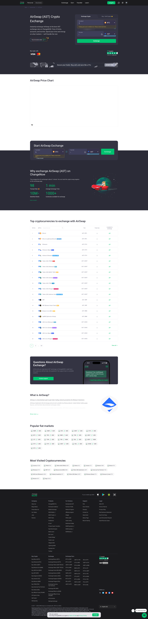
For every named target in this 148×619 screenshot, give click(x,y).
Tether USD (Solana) (49, 277)
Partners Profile (69, 506)
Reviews (34, 517)
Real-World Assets (52, 529)
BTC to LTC (85, 568)
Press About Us (35, 509)
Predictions (51, 520)
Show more (33, 414)
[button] (110, 22)
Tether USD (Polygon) (50, 289)
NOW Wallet (51, 512)
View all (114, 345)
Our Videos (34, 512)
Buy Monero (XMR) (36, 581)
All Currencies (51, 598)
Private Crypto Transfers (54, 526)
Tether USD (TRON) (48, 261)
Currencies (32, 7)
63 (41, 345)
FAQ (84, 504)
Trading (50, 551)
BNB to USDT (77, 584)
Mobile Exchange (52, 509)
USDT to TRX (77, 559)
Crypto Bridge (51, 537)
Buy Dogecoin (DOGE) (37, 575)
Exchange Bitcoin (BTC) (54, 559)
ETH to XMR (68, 567)
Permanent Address (53, 506)
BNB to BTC (77, 568)
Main (26, 7)
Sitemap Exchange (52, 601)
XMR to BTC (68, 573)
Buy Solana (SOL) (36, 589)
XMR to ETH (77, 573)
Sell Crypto (34, 598)
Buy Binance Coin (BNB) (37, 567)
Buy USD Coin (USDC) (37, 570)
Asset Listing (69, 520)
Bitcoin (44, 233)
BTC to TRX (85, 573)
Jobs (33, 515)
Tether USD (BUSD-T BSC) (50, 272)
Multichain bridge (70, 523)
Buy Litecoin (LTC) (36, 578)
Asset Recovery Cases (104, 520)
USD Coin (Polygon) (49, 338)
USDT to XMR (69, 564)
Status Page (86, 517)
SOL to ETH (85, 559)
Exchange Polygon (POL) (54, 581)
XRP (43, 300)
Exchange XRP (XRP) (53, 588)
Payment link (51, 548)
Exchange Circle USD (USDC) (55, 570)
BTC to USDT (69, 562)
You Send (81, 21)
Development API (70, 504)
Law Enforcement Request (105, 517)
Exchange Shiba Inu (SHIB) (54, 591)
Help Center (85, 515)
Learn (87, 3)
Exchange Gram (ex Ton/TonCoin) (53, 585)
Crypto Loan (51, 540)
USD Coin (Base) (48, 333)
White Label (68, 517)
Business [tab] (39, 3)
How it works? (33, 200)
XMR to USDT (77, 582)
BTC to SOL (85, 584)
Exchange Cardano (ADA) (54, 575)
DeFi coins (50, 534)
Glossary (85, 509)
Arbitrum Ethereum (50, 255)
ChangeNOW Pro (52, 504)
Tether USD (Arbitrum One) (52, 294)
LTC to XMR (77, 562)
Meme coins (51, 531)
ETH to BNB (77, 565)
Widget (67, 515)
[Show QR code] (114, 495)
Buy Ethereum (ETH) (36, 562)
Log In (111, 3)
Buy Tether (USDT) (36, 564)
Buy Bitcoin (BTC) (36, 559)
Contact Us (85, 512)
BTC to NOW (86, 576)
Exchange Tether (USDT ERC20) (55, 564)
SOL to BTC (68, 581)
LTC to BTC (76, 576)
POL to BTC (85, 582)
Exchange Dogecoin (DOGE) (55, 578)
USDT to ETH (86, 562)
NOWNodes (68, 531)
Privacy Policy (102, 509)
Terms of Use (72, 615)
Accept (95, 615)
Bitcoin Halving (86, 520)
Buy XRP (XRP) (35, 573)
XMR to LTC (77, 570)
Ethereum (44, 244)
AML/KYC (101, 504)
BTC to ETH (68, 578)
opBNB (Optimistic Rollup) (49, 316)
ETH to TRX (85, 579)
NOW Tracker (51, 515)
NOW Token (51, 517)
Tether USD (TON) (48, 283)
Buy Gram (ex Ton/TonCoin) (38, 587)
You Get (81, 32)
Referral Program (70, 509)
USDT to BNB (86, 565)
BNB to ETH (68, 575)
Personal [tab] (30, 3)
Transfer (79, 3)
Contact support (43, 378)
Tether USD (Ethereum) (49, 266)
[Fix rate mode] (102, 34)
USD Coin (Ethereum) (49, 322)
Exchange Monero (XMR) (54, 573)
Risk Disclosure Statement (105, 512)
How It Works (86, 506)
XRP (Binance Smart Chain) (50, 305)
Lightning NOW (52, 545)
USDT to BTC (69, 584)
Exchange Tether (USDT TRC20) (55, 567)
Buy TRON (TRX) (35, 584)
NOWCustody (69, 529)
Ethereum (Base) (48, 250)
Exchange (65, 3)
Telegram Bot (51, 542)
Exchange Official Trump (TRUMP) (54, 594)
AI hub (49, 523)
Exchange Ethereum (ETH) (54, 562)
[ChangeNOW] (22, 3)
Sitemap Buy (35, 600)
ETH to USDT (86, 570)
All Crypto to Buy (36, 595)
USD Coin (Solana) (49, 327)
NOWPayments (69, 526)
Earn (72, 3)
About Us (34, 504)
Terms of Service (103, 506)
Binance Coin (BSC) (48, 311)
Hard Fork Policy (103, 515)
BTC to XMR (68, 559)
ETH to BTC (68, 570)
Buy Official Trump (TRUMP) (38, 592)
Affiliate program (70, 512)
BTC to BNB (77, 579)
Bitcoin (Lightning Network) (51, 239)
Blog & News (35, 506)
